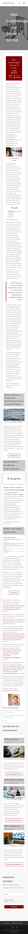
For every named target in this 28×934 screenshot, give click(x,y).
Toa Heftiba (13, 799)
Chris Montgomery (13, 845)
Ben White (15, 158)
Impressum (6, 923)
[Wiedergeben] (9, 75)
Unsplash (14, 160)
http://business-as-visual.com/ (11, 690)
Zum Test (14, 592)
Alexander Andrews (13, 759)
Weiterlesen (14, 456)
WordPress (15, 932)
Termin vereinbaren (14, 820)
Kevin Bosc (13, 422)
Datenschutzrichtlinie (17, 923)
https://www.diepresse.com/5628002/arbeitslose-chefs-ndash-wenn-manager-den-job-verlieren (14, 621)
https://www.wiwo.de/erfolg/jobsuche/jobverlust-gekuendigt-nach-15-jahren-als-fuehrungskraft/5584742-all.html (14, 607)
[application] (14, 76)
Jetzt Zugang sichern (14, 774)
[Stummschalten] (14, 77)
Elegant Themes (14, 930)
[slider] (17, 77)
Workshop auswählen (14, 864)
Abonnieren (14, 906)
